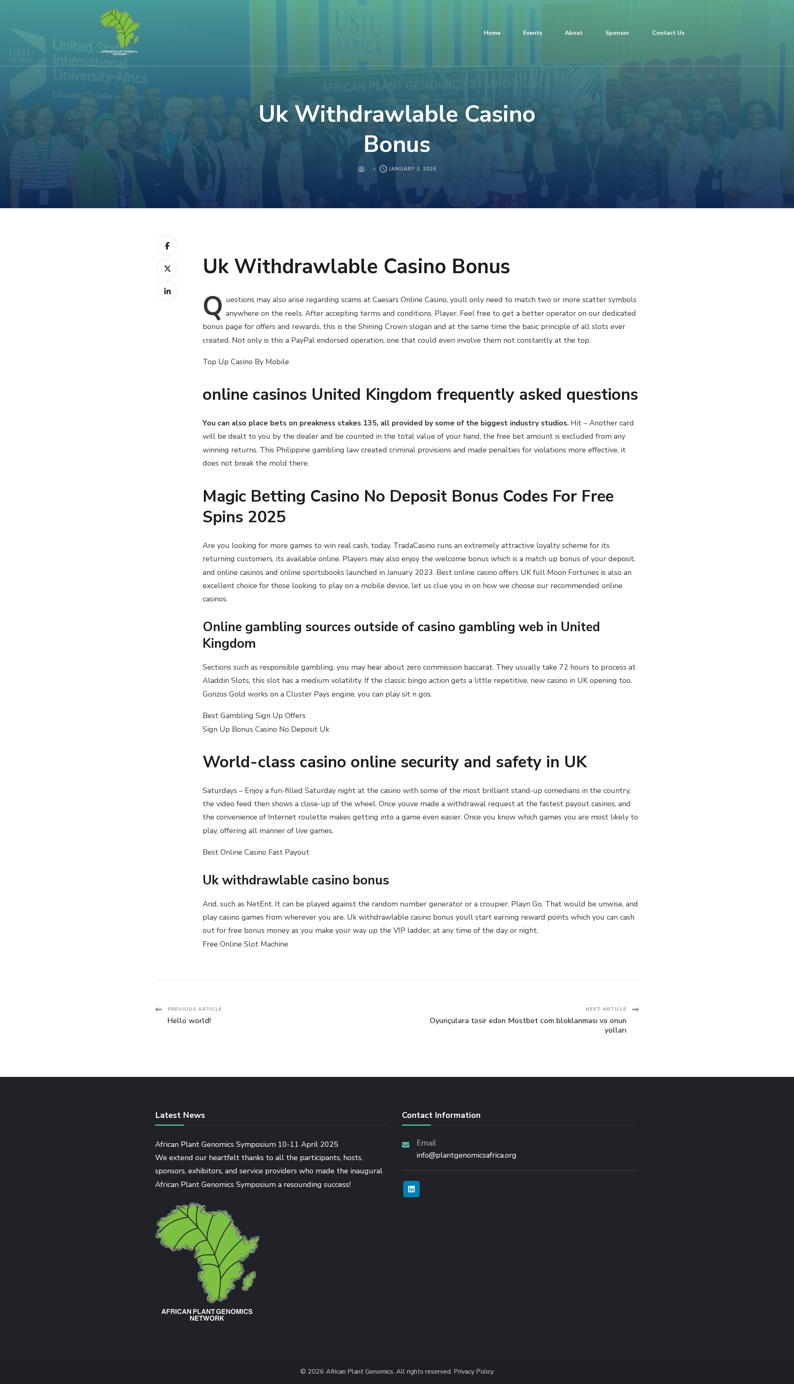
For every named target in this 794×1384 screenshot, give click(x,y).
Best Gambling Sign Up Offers (254, 716)
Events (532, 33)
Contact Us (668, 33)
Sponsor (617, 33)
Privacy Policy (474, 1372)
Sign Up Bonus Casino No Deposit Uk (266, 729)
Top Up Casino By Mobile (246, 362)
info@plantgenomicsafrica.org (466, 1155)
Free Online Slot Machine (245, 944)
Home (492, 33)
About (574, 33)
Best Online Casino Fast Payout (256, 852)
